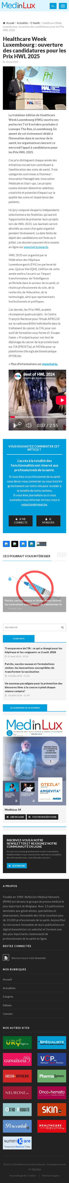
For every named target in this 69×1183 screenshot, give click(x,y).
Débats (7, 1005)
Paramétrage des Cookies (23, 1175)
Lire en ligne (17, 817)
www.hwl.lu (49, 364)
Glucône (36, 1169)
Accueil (10, 23)
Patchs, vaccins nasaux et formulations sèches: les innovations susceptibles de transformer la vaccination (33, 604)
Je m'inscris (48, 521)
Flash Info (19, 638)
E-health (35, 23)
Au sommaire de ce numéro (25, 708)
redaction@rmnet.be (34, 504)
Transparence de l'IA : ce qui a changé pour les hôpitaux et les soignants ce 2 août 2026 (33, 650)
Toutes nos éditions (44, 817)
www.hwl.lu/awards (36, 247)
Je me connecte (20, 521)
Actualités (22, 23)
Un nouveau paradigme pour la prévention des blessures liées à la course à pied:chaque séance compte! (33, 687)
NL (53, 6)
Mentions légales (51, 1175)
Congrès (8, 996)
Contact (8, 1013)
